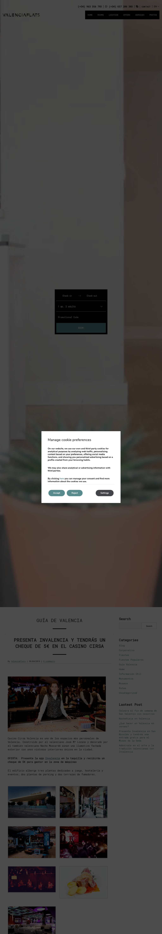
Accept (56, 492)
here (62, 478)
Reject (75, 492)
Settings (104, 492)
